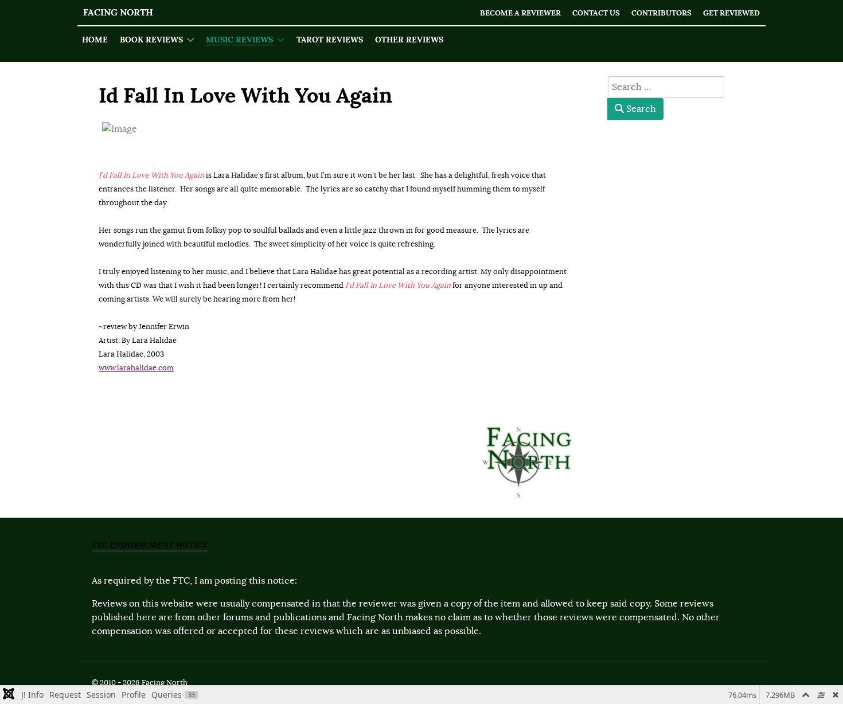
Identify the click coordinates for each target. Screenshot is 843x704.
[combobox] (666, 87)
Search (640, 109)
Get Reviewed (731, 13)
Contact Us (596, 13)
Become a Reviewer (520, 13)
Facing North (118, 12)
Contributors (661, 13)
